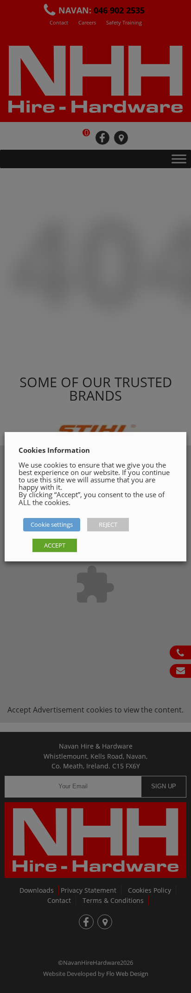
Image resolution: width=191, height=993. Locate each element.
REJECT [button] (108, 524)
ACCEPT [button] (54, 545)
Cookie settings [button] (52, 524)
